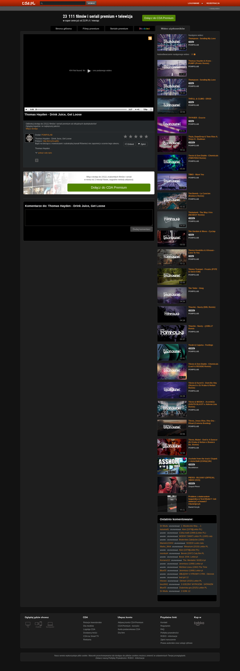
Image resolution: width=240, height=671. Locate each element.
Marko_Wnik (165, 546)
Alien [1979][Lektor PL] (192, 529)
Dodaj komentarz (141, 229)
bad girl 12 (184, 577)
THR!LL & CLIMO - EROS (199, 99)
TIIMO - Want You (196, 174)
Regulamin (165, 626)
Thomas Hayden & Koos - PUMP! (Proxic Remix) (200, 62)
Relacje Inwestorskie (92, 622)
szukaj (91, 3)
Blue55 (163, 570)
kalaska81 (164, 529)
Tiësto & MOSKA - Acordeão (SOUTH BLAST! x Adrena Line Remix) (202, 404)
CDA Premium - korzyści (128, 626)
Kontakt (163, 622)
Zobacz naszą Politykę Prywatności (111, 658)
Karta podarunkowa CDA (129, 629)
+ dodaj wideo (214, 8)
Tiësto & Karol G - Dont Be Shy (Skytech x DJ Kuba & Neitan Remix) (202, 385)
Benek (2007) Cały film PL (192, 553)
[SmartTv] (41, 629)
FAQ (162, 629)
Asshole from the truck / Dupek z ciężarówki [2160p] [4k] (202, 460)
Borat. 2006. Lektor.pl (188, 557)
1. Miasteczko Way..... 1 (191, 526)
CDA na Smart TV (91, 636)
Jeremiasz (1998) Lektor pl (191, 564)
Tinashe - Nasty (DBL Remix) (201, 307)
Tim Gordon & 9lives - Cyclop (201, 231)
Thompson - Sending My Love (202, 38)
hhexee (163, 581)
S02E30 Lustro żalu (195, 543)
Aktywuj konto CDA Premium (130, 622)
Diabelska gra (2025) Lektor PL (193, 588)
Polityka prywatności (169, 633)
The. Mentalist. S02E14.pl (194, 560)
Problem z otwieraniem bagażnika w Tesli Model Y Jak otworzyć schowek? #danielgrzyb (202, 500)
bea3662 (164, 584)
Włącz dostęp (32, 129)
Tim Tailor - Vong (196, 288)
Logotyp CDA (89, 629)
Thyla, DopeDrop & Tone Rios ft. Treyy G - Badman (203, 138)
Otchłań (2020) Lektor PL (191, 581)
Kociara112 (165, 560)
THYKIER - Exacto (196, 118)
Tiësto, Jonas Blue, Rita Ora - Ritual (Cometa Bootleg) (201, 422)
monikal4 (164, 553)
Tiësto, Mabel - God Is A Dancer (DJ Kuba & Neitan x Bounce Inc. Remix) (202, 442)
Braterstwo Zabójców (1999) (191, 540)
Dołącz (158, 18)
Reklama (87, 640)
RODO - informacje (168, 636)
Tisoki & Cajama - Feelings (200, 345)
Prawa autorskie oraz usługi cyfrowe (176, 643)
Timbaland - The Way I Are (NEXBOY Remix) (200, 213)
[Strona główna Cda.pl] (29, 3)
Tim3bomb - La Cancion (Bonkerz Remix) (199, 194)
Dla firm (121, 633)
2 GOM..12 (185, 591)
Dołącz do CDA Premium (109, 187)
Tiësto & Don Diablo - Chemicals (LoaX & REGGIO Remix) (203, 365)
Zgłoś (143, 144)
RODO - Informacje (136, 658)
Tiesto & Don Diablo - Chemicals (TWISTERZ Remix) (203, 156)
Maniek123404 (166, 543)
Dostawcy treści (90, 633)
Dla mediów (88, 626)
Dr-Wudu (164, 526)
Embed (130, 144)
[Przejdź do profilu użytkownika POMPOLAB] (29, 138)
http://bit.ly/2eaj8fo (51, 141)
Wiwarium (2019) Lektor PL (196, 546)
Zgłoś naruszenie (168, 640)
